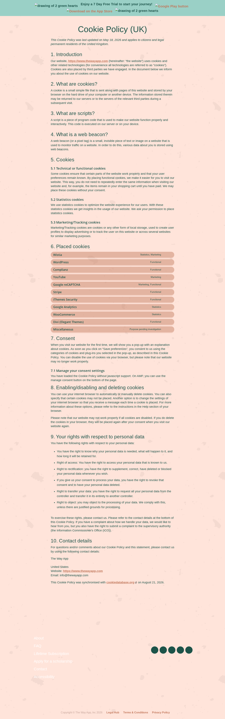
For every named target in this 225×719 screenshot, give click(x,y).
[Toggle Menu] (220, 6)
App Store (187, 664)
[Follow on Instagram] (154, 650)
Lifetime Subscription (51, 654)
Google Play (157, 664)
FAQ (37, 646)
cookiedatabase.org (120, 582)
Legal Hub (112, 712)
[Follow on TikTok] (163, 650)
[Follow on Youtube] (189, 650)
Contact (40, 669)
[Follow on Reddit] (180, 650)
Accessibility (44, 677)
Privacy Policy (161, 712)
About (39, 638)
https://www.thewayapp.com (88, 61)
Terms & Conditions (135, 712)
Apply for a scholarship (53, 661)
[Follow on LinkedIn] (171, 650)
